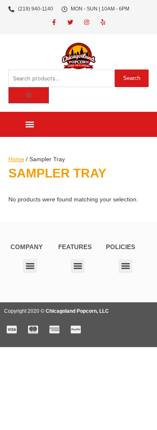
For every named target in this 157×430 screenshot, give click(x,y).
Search (131, 78)
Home (16, 159)
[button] (29, 124)
